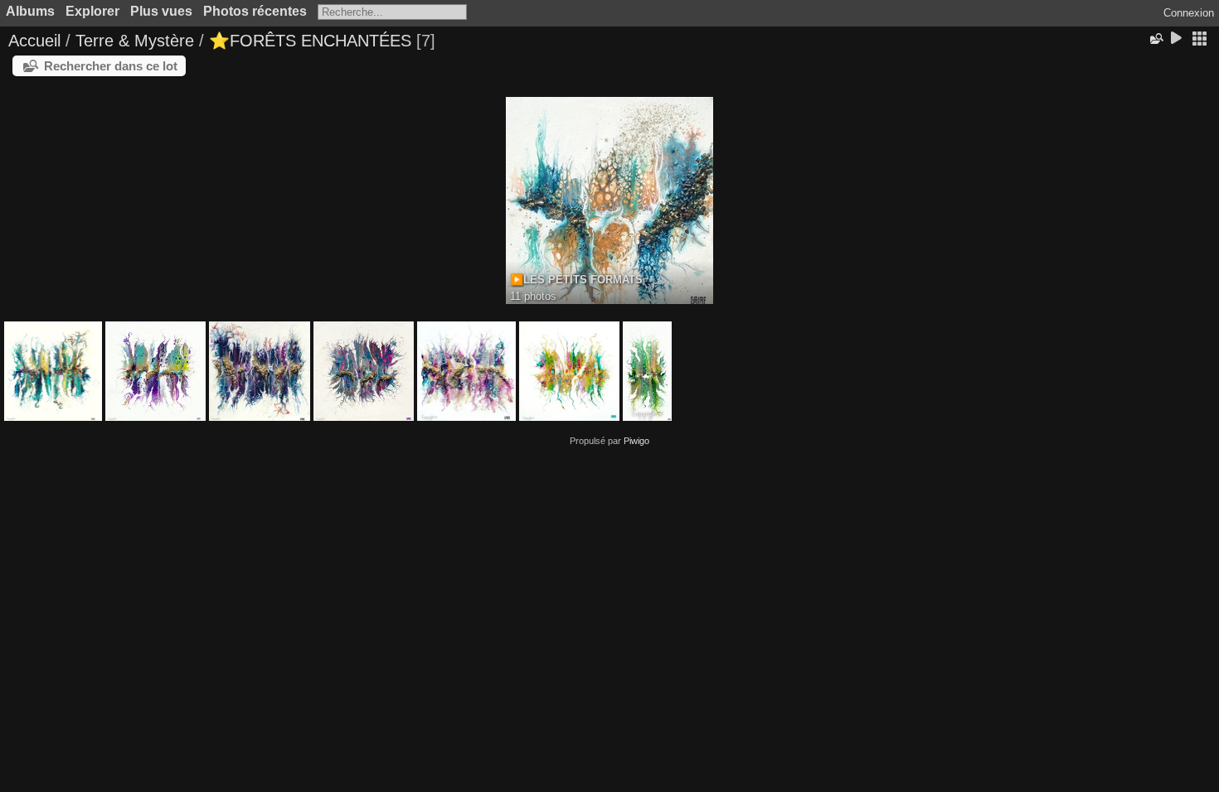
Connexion (1188, 13)
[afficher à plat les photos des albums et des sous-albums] (1199, 39)
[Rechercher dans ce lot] (1155, 39)
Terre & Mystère (134, 40)
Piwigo (636, 441)
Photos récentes (255, 11)
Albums (30, 11)
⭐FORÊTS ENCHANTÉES (312, 40)
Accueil (34, 40)
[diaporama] (1176, 39)
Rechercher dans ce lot (110, 66)
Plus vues (161, 11)
